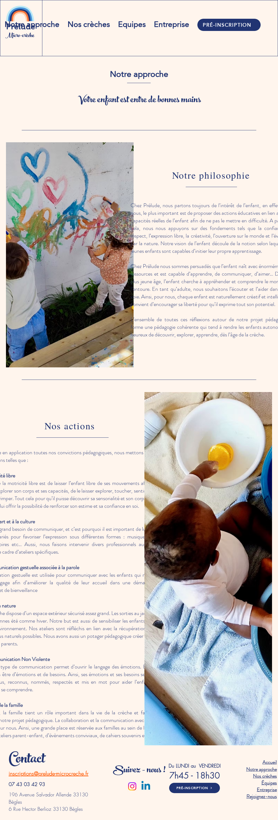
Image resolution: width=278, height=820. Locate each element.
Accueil (270, 762)
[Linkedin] (145, 786)
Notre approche (261, 769)
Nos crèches (265, 776)
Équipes (269, 782)
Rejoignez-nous (262, 796)
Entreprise (267, 789)
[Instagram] (132, 786)
